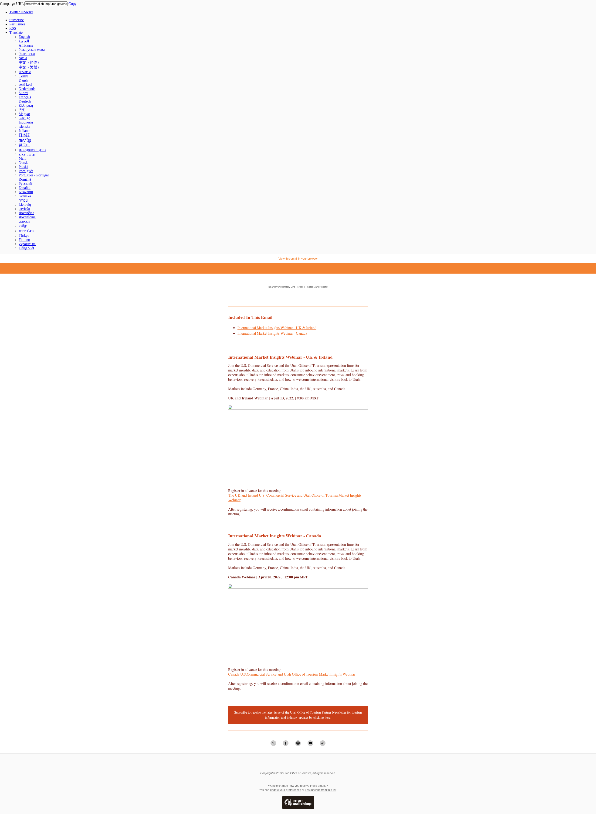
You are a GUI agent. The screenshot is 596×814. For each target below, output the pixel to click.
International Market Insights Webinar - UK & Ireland (276, 327)
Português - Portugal (34, 175)
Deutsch (25, 101)
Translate (16, 32)
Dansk (23, 80)
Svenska (25, 196)
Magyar (24, 114)
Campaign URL (12, 4)
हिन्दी (22, 110)
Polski (23, 167)
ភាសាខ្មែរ (25, 140)
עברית (23, 200)
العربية (24, 41)
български (27, 54)
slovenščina (27, 217)
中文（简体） (30, 62)
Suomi (23, 93)
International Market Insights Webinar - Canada (272, 333)
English (24, 37)
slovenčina (26, 213)
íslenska (24, 126)
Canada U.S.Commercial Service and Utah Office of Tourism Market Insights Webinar (291, 674)
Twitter (21, 12)
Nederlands (27, 89)
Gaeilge (24, 118)
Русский (25, 183)
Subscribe (16, 20)
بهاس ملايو (27, 154)
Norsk (23, 163)
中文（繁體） (30, 67)
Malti (22, 158)
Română (25, 179)
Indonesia (26, 122)
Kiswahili (26, 192)
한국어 (24, 145)
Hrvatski (25, 72)
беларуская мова (32, 50)
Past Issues (17, 24)
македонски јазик (32, 150)
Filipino (24, 240)
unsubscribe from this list (320, 790)
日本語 (24, 135)
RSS (12, 28)
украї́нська (27, 244)
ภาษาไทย (26, 231)
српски (24, 221)
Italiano (24, 131)
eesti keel (25, 84)
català (23, 58)
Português (26, 171)
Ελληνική (26, 105)
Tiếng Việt (26, 248)
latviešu (24, 209)
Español (24, 188)
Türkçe (24, 235)
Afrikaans (26, 45)
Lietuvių (25, 204)
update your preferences (285, 790)
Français (25, 97)
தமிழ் (23, 225)
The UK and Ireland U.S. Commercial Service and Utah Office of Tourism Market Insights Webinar (294, 497)
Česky (23, 76)
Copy (72, 4)
